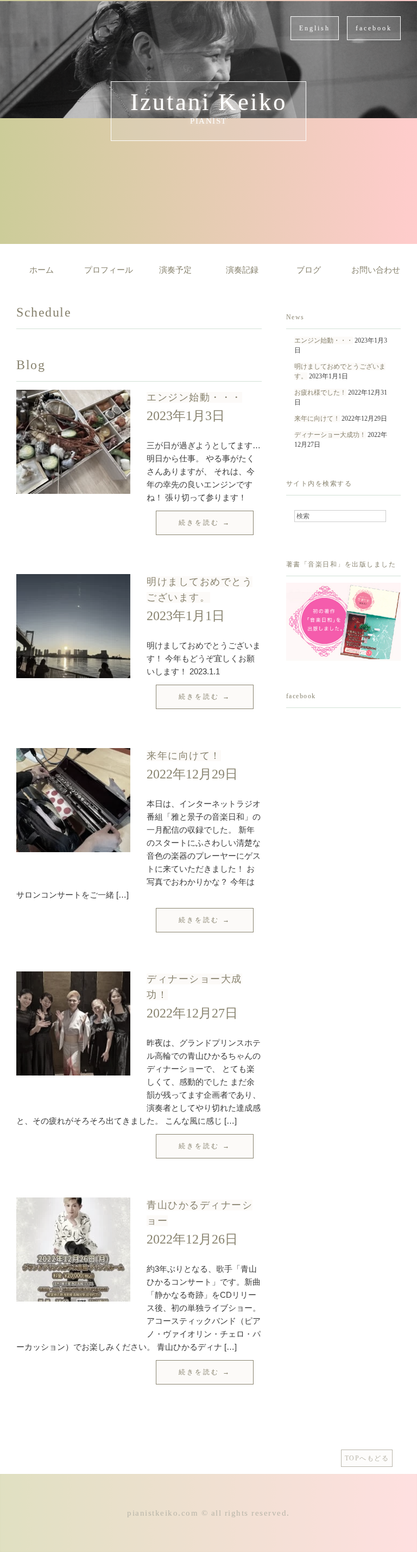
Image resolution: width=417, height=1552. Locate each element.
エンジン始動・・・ (194, 397)
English (314, 28)
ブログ (308, 270)
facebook (374, 28)
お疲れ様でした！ (320, 392)
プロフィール (108, 270)
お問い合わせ (375, 270)
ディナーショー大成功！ (330, 435)
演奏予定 (175, 270)
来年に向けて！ (184, 755)
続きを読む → (205, 522)
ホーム (41, 270)
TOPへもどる (367, 1458)
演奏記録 (242, 270)
